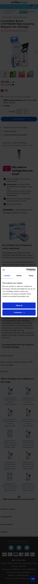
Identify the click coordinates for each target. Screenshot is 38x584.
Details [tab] (19, 275)
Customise (18, 312)
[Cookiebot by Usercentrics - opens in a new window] (27, 269)
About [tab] (31, 275)
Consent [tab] (7, 275)
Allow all (19, 305)
